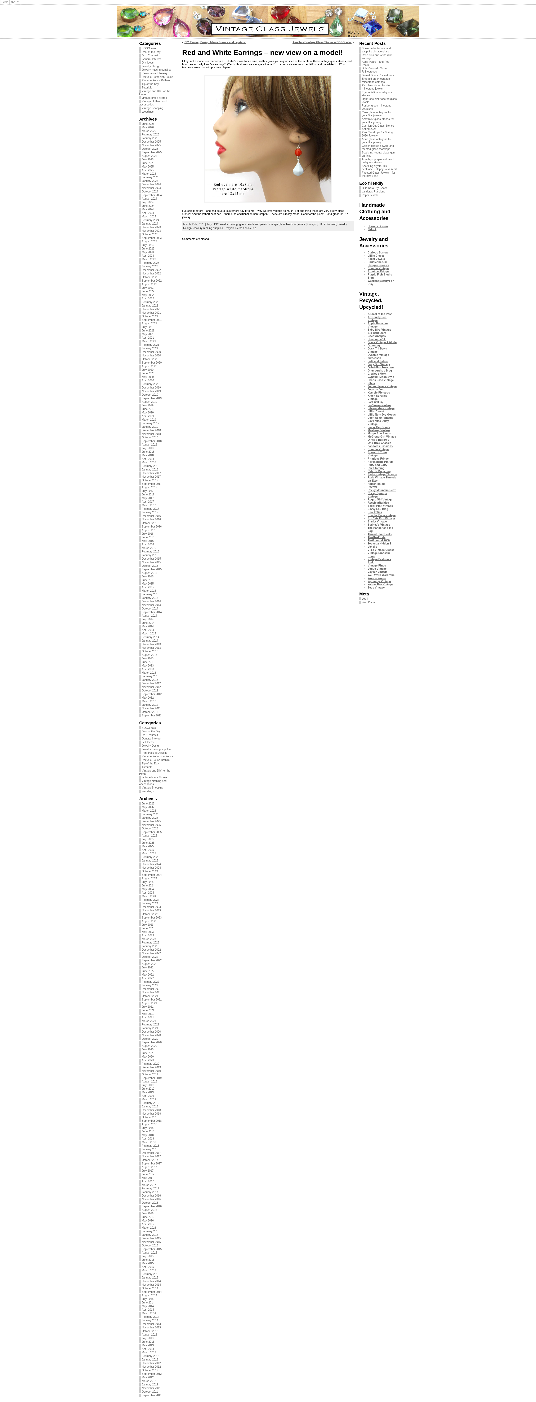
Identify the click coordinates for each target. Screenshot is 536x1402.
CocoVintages (377, 336)
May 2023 (148, 252)
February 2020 (150, 384)
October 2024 (150, 191)
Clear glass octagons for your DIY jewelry (376, 114)
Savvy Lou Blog (378, 509)
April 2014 (148, 629)
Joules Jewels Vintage (382, 386)
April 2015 (148, 587)
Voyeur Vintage (377, 571)
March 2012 (149, 701)
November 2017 (151, 476)
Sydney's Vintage (379, 524)
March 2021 (149, 341)
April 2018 (148, 458)
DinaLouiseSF (377, 339)
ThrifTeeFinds (376, 537)
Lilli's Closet (376, 255)
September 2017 (152, 483)
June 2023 (148, 248)
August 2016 (149, 530)
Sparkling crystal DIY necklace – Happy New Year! (379, 167)
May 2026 (148, 127)
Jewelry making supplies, (209, 228)
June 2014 (148, 622)
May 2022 (148, 294)
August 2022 (149, 284)
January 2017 (150, 512)
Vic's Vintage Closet (381, 549)
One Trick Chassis (379, 442)
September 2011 (151, 715)
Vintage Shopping (152, 108)
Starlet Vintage (377, 521)
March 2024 (149, 216)
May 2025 (148, 166)
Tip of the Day (150, 84)
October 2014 (150, 608)
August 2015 (149, 572)
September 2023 (152, 237)
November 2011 (151, 708)
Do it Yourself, (329, 224)
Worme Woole (377, 578)
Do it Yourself (150, 55)
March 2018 (149, 462)
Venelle (372, 546)
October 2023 (150, 234)
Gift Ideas (148, 62)
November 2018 (151, 433)
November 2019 (151, 391)
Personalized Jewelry (155, 73)
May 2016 (148, 540)
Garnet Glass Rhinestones (378, 75)
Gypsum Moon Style (381, 376)
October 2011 (150, 711)
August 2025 (149, 155)
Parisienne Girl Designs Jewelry (378, 263)
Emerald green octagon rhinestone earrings (376, 80)
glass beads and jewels (253, 224)
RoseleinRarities (378, 502)
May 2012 (148, 697)
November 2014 (151, 605)
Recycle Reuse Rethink (156, 80)
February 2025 (150, 177)
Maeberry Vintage (379, 430)
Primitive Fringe (378, 271)
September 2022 (152, 280)
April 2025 (148, 170)
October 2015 (150, 565)
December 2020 (151, 351)
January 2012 (150, 704)
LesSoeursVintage (379, 405)
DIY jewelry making (226, 224)
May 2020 (148, 376)
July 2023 (147, 245)
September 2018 (152, 441)
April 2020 (148, 380)
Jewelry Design (151, 66)
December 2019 (151, 387)
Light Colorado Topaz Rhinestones (374, 70)
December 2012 (151, 683)
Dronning (374, 345)
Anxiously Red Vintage (377, 319)
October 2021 (150, 316)
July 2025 (147, 159)
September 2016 (152, 526)
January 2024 (150, 223)
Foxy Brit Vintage (379, 364)
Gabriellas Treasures (381, 367)
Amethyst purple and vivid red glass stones (377, 161)
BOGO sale (149, 48)
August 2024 (149, 198)
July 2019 (147, 405)
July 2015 (147, 576)
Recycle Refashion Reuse (157, 76)
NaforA (372, 229)
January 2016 (150, 555)
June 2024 (148, 205)
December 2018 (151, 430)
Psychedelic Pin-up (380, 461)
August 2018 (149, 444)
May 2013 (148, 665)
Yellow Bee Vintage (380, 584)
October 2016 (150, 523)
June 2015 (148, 580)
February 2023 (150, 262)
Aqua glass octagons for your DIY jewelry (376, 141)
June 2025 (148, 163)
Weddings (148, 111)
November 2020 (151, 355)
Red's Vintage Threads (382, 474)
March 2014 (149, 633)
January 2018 (150, 469)
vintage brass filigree (154, 97)
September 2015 (152, 569)
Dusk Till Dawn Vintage (377, 350)
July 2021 (147, 327)
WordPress (368, 602)
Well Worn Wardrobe (381, 575)
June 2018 (148, 451)
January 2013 (150, 679)
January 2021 (150, 348)
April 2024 (148, 212)
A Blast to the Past (380, 314)
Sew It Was (375, 512)
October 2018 (150, 437)
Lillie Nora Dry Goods (375, 188)
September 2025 (152, 152)
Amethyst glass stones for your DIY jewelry (378, 120)
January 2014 (150, 640)
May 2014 (148, 626)
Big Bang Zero (377, 332)
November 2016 (151, 519)
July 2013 (147, 658)
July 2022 (147, 287)
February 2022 (150, 302)
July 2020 (147, 369)
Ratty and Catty (377, 464)
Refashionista (376, 483)
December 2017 (151, 473)
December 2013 (151, 644)
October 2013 (150, 651)
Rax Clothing (376, 468)
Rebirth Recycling (379, 471)
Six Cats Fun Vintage (381, 518)
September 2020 (152, 362)
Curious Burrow (378, 226)
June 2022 (148, 291)
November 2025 (151, 145)
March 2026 (149, 131)
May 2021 (148, 334)
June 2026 (148, 123)
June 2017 (148, 494)
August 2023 (149, 241)
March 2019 (149, 419)
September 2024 (152, 195)
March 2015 (149, 590)
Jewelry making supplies (156, 69)
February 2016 (150, 551)
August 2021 (149, 323)
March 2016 (149, 548)
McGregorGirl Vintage (382, 436)
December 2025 (151, 141)
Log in (365, 598)
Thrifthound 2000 (379, 540)
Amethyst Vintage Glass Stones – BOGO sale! (322, 42)
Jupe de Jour (376, 389)
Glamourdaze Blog (380, 370)
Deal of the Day (151, 51)
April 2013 (148, 669)
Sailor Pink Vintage (380, 505)
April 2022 (148, 298)
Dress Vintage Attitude (382, 342)
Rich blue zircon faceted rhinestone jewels (376, 87)
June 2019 (148, 409)
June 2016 (148, 537)
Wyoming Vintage (379, 581)
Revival (372, 487)
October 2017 (150, 480)
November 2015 (151, 562)
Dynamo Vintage (378, 354)
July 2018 (147, 448)
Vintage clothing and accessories (152, 103)
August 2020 (149, 366)
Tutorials (147, 87)
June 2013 (148, 662)
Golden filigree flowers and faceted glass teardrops (378, 147)
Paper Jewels (370, 195)
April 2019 (148, 416)
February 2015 (150, 594)
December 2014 (151, 601)
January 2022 (150, 305)
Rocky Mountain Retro (382, 490)
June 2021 (148, 330)
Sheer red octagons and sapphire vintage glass (376, 50)
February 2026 (150, 134)
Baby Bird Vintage (379, 329)
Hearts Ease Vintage (381, 380)
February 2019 (150, 423)
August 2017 (149, 487)
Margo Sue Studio (379, 433)
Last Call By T (377, 402)
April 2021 (148, 337)
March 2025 (149, 173)
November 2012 (151, 687)
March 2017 (149, 505)
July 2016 (147, 533)
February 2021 (150, 344)
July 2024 (147, 202)
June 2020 (148, 373)
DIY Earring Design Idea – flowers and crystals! (215, 42)
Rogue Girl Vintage (380, 499)
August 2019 (149, 401)
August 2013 (149, 654)
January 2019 (150, 426)
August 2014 (149, 615)
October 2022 (150, 277)
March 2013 (149, 672)
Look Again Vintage (380, 417)
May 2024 (148, 209)
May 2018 (148, 455)
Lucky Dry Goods (379, 427)
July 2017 (147, 490)
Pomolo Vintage (378, 268)
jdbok (371, 383)
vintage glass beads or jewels (287, 224)
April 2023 (148, 255)
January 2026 (150, 138)
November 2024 (151, 188)
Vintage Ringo (377, 565)
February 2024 (150, 220)
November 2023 (151, 230)
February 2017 (150, 508)
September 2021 (152, 319)
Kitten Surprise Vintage (377, 397)
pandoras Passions (373, 191)
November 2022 (151, 273)
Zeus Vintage (376, 587)
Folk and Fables (378, 361)
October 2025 (150, 148)
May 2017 (148, 498)
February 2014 (150, 637)
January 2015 (150, 597)
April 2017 (148, 501)
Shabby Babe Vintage (382, 515)
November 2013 (151, 647)
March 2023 (149, 259)
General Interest (151, 59)
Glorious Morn (377, 373)
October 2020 (150, 359)
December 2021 (151, 309)
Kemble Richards (379, 392)
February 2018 (150, 466)
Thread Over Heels (380, 534)
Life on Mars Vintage (381, 408)
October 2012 (150, 690)
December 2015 (151, 558)
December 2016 (151, 515)
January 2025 (150, 180)
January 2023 (150, 266)
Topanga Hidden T (379, 543)
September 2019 (152, 398)
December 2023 (151, 227)
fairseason (374, 358)
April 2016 (148, 544)
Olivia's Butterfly (378, 439)
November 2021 (151, 312)
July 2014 (147, 619)
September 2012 (152, 694)
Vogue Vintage (377, 568)
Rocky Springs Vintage (377, 495)
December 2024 (151, 184)
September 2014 (152, 612)
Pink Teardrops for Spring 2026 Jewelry (377, 134)
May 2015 (148, 583)
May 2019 (148, 412)
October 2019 (150, 394)
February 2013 (150, 676)
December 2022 (151, 270)
